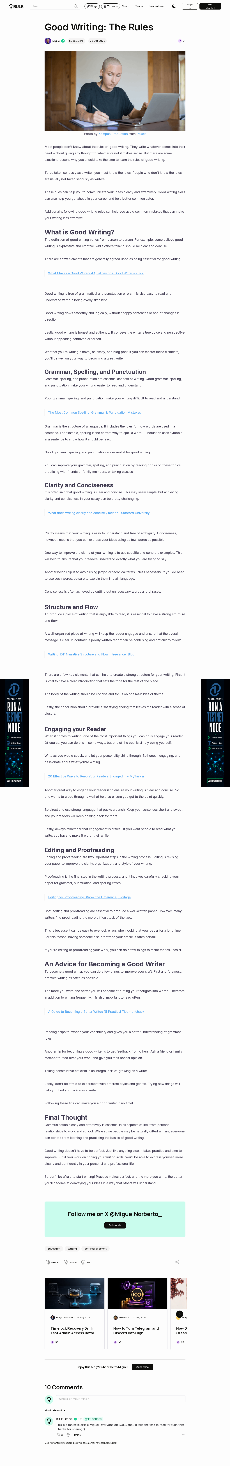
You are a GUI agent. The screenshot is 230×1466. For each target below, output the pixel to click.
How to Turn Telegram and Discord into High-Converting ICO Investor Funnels (136, 1331)
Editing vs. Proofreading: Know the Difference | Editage (89, 897)
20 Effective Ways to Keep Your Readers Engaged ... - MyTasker (96, 776)
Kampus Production (113, 134)
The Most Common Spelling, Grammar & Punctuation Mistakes (94, 412)
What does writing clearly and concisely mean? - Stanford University (99, 513)
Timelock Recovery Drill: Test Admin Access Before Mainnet (73, 1331)
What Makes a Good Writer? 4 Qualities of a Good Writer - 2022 (96, 273)
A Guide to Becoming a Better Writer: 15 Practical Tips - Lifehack (96, 1011)
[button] (125, 6)
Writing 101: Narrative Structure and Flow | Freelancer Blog (91, 654)
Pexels (141, 134)
